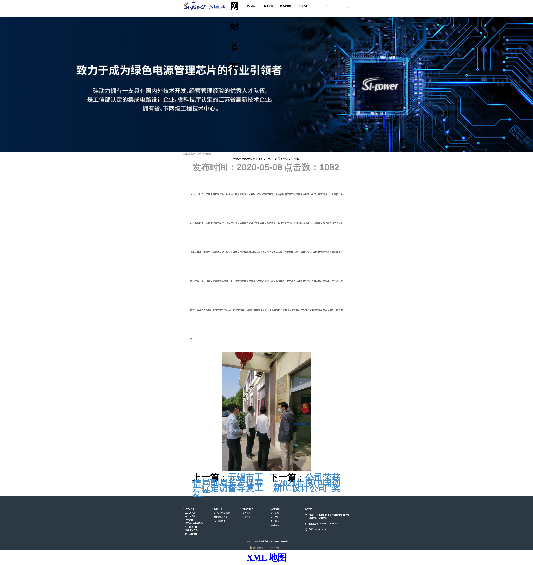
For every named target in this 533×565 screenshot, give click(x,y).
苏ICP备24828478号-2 (280, 541)
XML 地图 (267, 557)
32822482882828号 (271, 548)
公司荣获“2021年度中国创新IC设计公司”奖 (307, 482)
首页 (199, 154)
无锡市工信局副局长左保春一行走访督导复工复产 (227, 485)
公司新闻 (207, 154)
